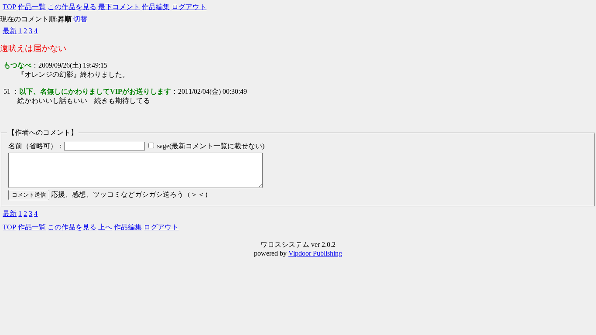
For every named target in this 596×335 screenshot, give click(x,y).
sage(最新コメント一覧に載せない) (210, 146)
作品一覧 (32, 6)
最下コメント (119, 6)
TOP (9, 6)
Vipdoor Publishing (315, 253)
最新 (10, 30)
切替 (80, 19)
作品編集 (156, 6)
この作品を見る (72, 6)
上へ (105, 227)
